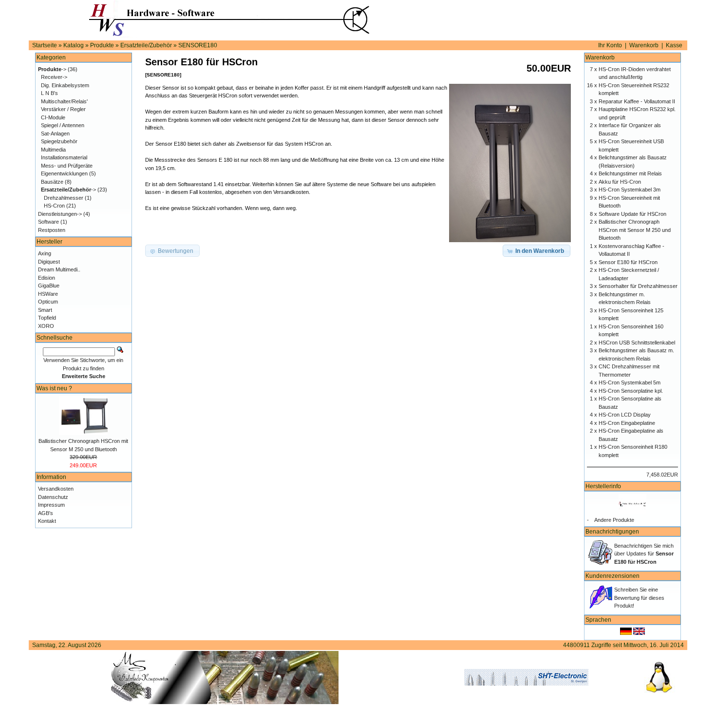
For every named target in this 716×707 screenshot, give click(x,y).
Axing (44, 253)
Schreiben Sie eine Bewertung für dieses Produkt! (639, 598)
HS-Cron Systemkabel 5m (629, 382)
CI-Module (53, 117)
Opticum (48, 302)
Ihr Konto (610, 45)
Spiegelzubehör (59, 141)
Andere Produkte (614, 520)
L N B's (49, 93)
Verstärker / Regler (63, 109)
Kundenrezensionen (612, 576)
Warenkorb (644, 45)
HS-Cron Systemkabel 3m (629, 189)
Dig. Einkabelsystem (65, 85)
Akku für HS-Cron (620, 182)
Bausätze (52, 182)
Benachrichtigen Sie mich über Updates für (644, 554)
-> (52, 69)
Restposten (51, 230)
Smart (45, 310)
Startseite (44, 45)
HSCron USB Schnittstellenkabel (637, 342)
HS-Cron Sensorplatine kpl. (631, 391)
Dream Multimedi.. (59, 269)
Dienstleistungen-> (60, 214)
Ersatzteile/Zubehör (146, 45)
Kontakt (47, 521)
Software (48, 222)
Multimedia (53, 150)
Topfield (47, 318)
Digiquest (49, 262)
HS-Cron (54, 206)
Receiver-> (54, 77)
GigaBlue (48, 285)
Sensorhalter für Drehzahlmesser (638, 286)
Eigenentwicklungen (64, 173)
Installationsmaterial (64, 157)
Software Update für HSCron (632, 214)
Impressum (51, 505)
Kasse (674, 45)
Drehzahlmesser (63, 198)
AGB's (45, 513)
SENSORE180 (197, 45)
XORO (46, 326)
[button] (536, 251)
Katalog (73, 45)
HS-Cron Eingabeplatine (627, 423)
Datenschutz (53, 497)
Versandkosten (56, 489)
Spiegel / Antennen (62, 125)
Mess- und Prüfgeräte (67, 166)
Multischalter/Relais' (64, 101)
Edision (46, 278)
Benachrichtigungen (612, 531)
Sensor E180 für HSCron (628, 262)
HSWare (48, 294)
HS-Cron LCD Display (625, 415)
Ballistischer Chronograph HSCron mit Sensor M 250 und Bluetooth (635, 230)
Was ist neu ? (54, 388)
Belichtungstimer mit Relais (630, 173)
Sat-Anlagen (55, 133)
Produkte (102, 45)
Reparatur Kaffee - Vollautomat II (637, 101)
